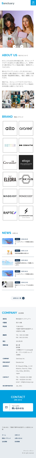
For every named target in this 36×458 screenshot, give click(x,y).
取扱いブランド (6, 438)
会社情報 (4, 441)
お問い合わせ (18, 438)
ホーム (4, 435)
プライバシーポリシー (28, 451)
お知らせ (17, 435)
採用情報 (17, 441)
